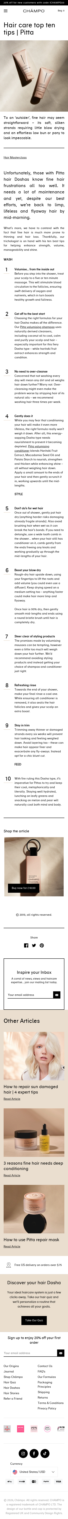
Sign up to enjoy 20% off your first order (34, 1340)
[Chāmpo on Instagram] (23, 1453)
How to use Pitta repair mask (31, 1239)
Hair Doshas (12, 1387)
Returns (43, 1397)
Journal (9, 1371)
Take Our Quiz (34, 1320)
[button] (6, 11)
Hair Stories (11, 1393)
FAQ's (41, 1371)
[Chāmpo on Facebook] (34, 1453)
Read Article (12, 1099)
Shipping (44, 1392)
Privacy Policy (47, 1408)
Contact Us (45, 1366)
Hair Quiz (10, 1382)
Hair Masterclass (15, 157)
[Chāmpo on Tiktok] (45, 1453)
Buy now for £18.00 (24, 888)
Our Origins (11, 1366)
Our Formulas (47, 1377)
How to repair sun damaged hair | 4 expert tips (31, 1089)
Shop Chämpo (13, 1377)
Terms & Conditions (51, 1403)
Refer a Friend (13, 1398)
